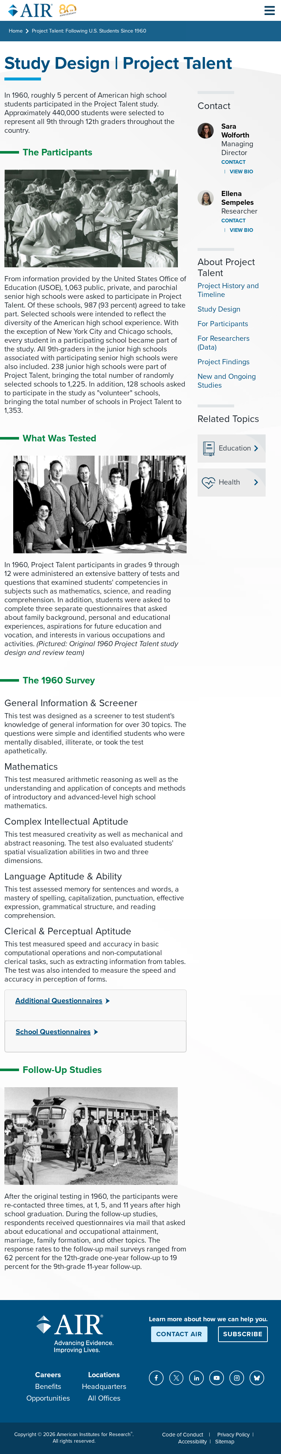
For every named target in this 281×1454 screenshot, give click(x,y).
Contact (233, 162)
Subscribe (243, 1334)
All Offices (104, 1398)
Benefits (48, 1386)
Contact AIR (179, 1334)
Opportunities (48, 1398)
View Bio (240, 172)
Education (235, 448)
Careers (48, 1375)
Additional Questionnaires (58, 1001)
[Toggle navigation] (269, 10)
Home (16, 31)
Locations (104, 1375)
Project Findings (224, 362)
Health (229, 482)
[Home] (42, 10)
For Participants (223, 324)
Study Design (219, 309)
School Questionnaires (53, 1032)
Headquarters (104, 1386)
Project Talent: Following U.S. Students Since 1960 (89, 31)
